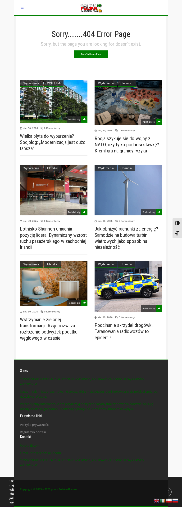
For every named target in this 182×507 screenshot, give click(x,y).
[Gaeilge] (163, 500)
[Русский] (175, 500)
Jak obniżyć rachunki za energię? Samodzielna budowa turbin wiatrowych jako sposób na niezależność (126, 238)
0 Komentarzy (52, 128)
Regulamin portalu (33, 432)
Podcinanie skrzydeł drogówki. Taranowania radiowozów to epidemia (124, 331)
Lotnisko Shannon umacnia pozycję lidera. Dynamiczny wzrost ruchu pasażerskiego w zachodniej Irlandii (53, 238)
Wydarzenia (31, 83)
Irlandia (52, 168)
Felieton (127, 83)
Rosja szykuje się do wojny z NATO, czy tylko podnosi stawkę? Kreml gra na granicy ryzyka (127, 145)
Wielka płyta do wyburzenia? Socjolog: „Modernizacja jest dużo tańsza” (53, 142)
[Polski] (169, 500)
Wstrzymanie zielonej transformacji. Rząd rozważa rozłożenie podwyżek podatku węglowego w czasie (48, 329)
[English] (157, 500)
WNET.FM (53, 83)
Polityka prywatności (34, 424)
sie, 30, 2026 (30, 128)
